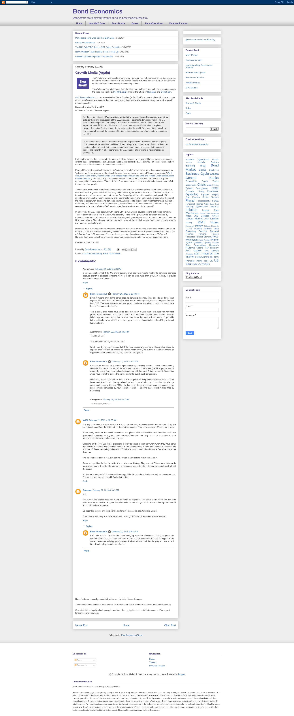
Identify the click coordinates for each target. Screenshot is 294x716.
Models (214, 222)
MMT (201, 222)
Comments (81, 665)
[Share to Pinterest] (135, 249)
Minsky (189, 222)
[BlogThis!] (126, 249)
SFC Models (192, 87)
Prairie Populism (204, 240)
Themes (152, 662)
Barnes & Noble (193, 103)
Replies (89, 288)
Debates (215, 185)
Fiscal (190, 200)
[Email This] (123, 249)
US (216, 260)
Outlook (198, 228)
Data (209, 185)
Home (79, 23)
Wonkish (206, 264)
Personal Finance (178, 23)
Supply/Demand (202, 257)
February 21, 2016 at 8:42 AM (125, 532)
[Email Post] (118, 249)
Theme (199, 261)
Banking (190, 165)
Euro (188, 197)
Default (189, 188)
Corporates (191, 185)
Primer (215, 239)
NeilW (85, 420)
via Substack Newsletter (197, 144)
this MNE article (120, 92)
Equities (205, 194)
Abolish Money (193, 82)
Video (188, 264)
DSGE (215, 188)
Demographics (202, 188)
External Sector (200, 197)
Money (199, 225)
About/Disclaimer (154, 23)
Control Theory (210, 181)
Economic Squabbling (92, 253)
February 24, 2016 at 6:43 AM (116, 399)
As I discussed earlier (84, 97)
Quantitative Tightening (202, 243)
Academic (190, 160)
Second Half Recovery (207, 248)
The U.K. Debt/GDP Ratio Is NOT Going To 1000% (98, 47)
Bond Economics (98, 11)
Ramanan (151, 92)
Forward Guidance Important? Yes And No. (94, 56)
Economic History (195, 191)
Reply (85, 282)
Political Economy (204, 237)
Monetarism (190, 226)
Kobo (188, 108)
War (199, 264)
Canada (214, 173)
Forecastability (203, 201)
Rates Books (118, 23)
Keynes (215, 216)
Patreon (208, 228)
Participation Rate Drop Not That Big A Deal (94, 38)
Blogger (181, 674)
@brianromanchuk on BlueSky (200, 39)
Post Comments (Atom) (131, 635)
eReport (215, 194)
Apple (188, 113)
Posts (79, 660)
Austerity (189, 162)
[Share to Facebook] (132, 249)
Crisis (201, 184)
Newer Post (81, 625)
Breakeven (214, 170)
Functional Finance (194, 204)
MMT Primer (192, 55)
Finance (215, 197)
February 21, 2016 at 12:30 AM (103, 420)
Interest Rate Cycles (195, 72)
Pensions (203, 231)
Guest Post (214, 204)
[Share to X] (129, 249)
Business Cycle (197, 174)
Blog (202, 165)
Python (189, 242)
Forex (105, 253)
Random (215, 243)
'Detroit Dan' (166, 92)
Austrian (215, 162)
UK (211, 261)
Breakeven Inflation (195, 77)
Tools (206, 261)
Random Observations (85, 42)
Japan (189, 216)
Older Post (170, 625)
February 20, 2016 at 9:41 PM (108, 269)
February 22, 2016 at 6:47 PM (125, 362)
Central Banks (202, 178)
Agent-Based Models (208, 160)
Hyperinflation (202, 207)
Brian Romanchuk (98, 294)
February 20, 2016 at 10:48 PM (125, 294)
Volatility (195, 264)
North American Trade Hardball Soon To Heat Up (96, 52)
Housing (190, 206)
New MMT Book (97, 23)
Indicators (214, 207)
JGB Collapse (201, 216)
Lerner (206, 219)
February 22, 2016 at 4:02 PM (116, 332)
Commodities (191, 181)
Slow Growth (114, 253)
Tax (211, 257)
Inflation (191, 210)
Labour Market (194, 218)
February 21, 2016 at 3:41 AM (105, 490)
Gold (206, 204)
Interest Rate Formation (209, 213)
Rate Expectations (196, 245)
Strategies (189, 254)
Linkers (214, 218)
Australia (201, 162)
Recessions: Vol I (194, 60)
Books (135, 23)
